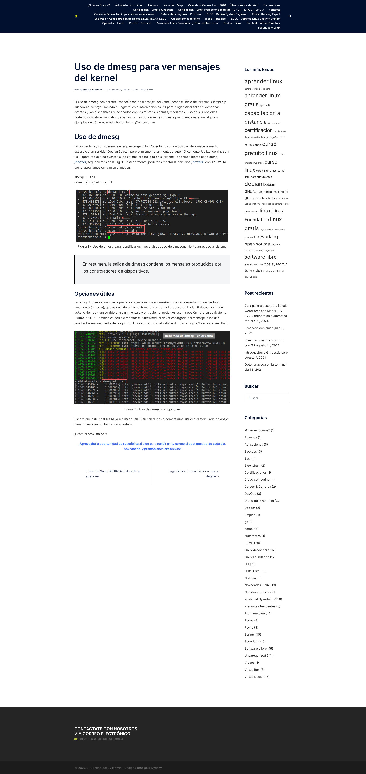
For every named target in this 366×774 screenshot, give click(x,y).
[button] (290, 16)
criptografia (272, 137)
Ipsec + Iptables (215, 18)
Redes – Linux (232, 23)
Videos (249, 662)
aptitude (264, 105)
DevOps (250, 494)
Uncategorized (255, 655)
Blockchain (252, 465)
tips (261, 264)
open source (257, 243)
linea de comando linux (277, 204)
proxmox (250, 250)
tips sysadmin (275, 264)
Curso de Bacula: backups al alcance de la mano (124, 14)
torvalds (252, 270)
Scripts (250, 634)
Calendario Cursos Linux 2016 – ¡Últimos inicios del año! (223, 5)
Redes (249, 620)
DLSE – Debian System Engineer (226, 14)
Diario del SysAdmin (259, 501)
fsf (286, 192)
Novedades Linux (257, 585)
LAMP (249, 543)
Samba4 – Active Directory (263, 23)
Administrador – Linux (128, 5)
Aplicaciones (254, 444)
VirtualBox (252, 669)
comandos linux (257, 137)
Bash (248, 458)
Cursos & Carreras (258, 486)
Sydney (156, 768)
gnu (248, 197)
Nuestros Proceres (258, 592)
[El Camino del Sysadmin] (76, 16)
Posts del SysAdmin (259, 599)
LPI (136, 89)
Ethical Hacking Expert (266, 14)
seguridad (269, 250)
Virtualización (254, 677)
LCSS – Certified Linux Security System (255, 18)
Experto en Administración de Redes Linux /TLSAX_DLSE (130, 18)
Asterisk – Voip (173, 5)
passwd (275, 244)
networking (266, 236)
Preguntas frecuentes (260, 606)
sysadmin (252, 264)
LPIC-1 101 (146, 89)
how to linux (269, 198)
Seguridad (252, 641)
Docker (250, 508)
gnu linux (257, 198)
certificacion (259, 130)
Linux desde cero (257, 550)
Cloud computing (257, 479)
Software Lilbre (256, 648)
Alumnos (153, 5)
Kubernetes (253, 536)
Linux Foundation (257, 557)
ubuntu (253, 277)
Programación (255, 613)
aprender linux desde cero (257, 89)
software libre (261, 257)
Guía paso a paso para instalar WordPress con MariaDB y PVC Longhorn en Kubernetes (267, 311)
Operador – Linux (113, 23)
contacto (274, 9)
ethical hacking (274, 192)
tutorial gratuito (268, 271)
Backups (251, 451)
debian (253, 183)
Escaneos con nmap (259, 328)
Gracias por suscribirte (185, 18)
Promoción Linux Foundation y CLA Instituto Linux (187, 23)
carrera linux (274, 123)
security (260, 250)
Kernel (249, 529)
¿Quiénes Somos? (98, 5)
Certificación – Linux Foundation (153, 9)
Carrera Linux (271, 5)
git (246, 522)
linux (265, 210)
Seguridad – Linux (269, 27)
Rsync (249, 627)
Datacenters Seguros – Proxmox (181, 14)
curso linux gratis (266, 170)
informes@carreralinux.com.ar (101, 739)
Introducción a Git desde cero (266, 352)
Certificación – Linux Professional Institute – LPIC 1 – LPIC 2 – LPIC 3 (221, 9)
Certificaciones (255, 472)
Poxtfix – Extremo (140, 23)
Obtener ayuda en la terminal (265, 364)
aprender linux (263, 81)
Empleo (250, 515)
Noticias (250, 578)
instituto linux (259, 204)
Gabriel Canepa (91, 89)
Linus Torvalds (252, 212)
